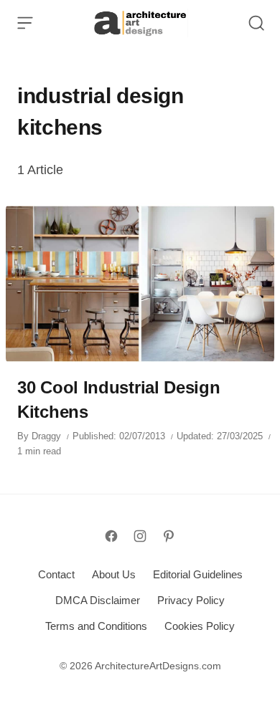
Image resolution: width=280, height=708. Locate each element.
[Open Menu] (25, 23)
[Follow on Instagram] (140, 536)
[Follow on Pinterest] (169, 536)
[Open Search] (256, 23)
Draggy (46, 436)
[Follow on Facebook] (111, 536)
